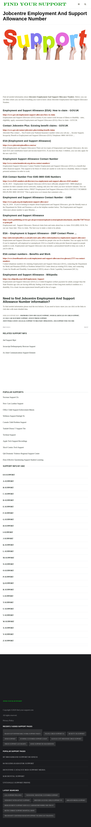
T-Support (8, 602)
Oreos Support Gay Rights (15, 744)
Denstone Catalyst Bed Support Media (24, 770)
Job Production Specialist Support (34, 315)
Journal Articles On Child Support (64, 315)
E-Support (8, 507)
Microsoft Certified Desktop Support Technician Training (29, 816)
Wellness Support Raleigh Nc (14, 416)
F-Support (8, 513)
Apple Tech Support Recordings (15, 441)
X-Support (8, 628)
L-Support (8, 551)
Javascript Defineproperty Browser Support (19, 346)
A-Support (8, 481)
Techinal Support (9, 435)
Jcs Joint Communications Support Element (19, 353)
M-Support (8, 558)
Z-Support (8, 641)
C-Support (8, 494)
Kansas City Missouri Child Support (66, 739)
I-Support (8, 532)
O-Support (8, 571)
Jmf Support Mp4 (9, 340)
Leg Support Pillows (13, 795)
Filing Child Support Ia (54, 734)
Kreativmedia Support (76, 800)
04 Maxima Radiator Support (18, 763)
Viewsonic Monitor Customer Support (42, 795)
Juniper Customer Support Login (33, 739)
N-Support (8, 564)
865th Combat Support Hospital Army (20, 810)
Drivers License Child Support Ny (48, 800)
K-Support (8, 545)
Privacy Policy (8, 721)
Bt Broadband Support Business (20, 757)
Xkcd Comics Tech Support (13, 447)
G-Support (8, 519)
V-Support (8, 615)
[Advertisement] (45, 79)
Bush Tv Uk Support (76, 734)
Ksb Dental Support (13, 776)
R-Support (8, 590)
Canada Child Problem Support (14, 422)
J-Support (8, 539)
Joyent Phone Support (38, 318)
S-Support (8, 596)
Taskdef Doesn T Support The (14, 429)
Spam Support (10, 739)
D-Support (8, 500)
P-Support (8, 577)
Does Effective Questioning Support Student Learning (23, 460)
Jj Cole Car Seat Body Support (15, 318)
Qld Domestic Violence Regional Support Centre (21, 454)
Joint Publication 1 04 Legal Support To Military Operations (28, 321)
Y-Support (8, 634)
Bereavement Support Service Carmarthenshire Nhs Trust (29, 805)
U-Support (8, 609)
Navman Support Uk (10, 397)
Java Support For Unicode (63, 321)
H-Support (8, 526)
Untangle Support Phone (16, 783)
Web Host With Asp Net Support (17, 800)
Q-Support (8, 583)
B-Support (8, 488)
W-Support (8, 621)
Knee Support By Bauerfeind (42, 744)
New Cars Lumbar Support (13, 404)
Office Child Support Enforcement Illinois (18, 410)
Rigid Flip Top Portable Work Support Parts (23, 734)
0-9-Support (9, 475)
